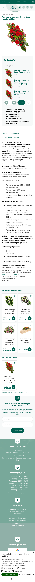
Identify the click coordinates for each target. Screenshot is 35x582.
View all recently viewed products (15, 392)
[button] (9, 568)
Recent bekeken (9, 357)
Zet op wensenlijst (15, 296)
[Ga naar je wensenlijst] (28, 7)
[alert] (17, 566)
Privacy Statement (17, 512)
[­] (29, 2)
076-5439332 (19, 456)
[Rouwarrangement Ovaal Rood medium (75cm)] (17, 37)
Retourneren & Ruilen (10, 137)
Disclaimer (17, 514)
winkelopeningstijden (10, 274)
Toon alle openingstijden (17, 493)
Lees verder (28, 565)
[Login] (23, 7)
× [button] (33, 552)
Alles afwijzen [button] (26, 574)
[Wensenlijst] (27, 7)
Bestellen (13, 318)
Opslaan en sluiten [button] (10, 574)
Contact (17, 524)
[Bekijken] (31, 7)
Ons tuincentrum (17, 526)
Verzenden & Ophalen (10, 134)
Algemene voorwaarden (17, 509)
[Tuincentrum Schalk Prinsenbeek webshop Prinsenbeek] (13, 8)
